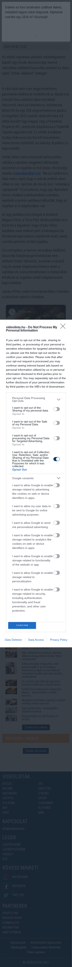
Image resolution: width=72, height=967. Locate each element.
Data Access (36, 639)
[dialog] (36, 483)
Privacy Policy (58, 639)
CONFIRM (22, 625)
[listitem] (36, 399)
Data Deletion (13, 639)
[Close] (64, 327)
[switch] (56, 409)
